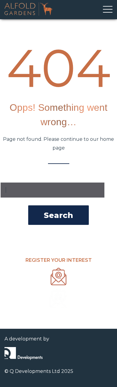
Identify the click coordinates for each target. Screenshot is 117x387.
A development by (26, 339)
